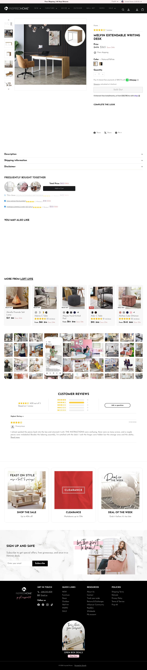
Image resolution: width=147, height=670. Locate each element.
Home (96, 25)
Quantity (98, 70)
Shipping (97, 84)
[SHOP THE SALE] (27, 490)
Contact (90, 595)
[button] (100, 30)
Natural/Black (101, 64)
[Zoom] (50, 54)
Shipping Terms (118, 592)
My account (91, 614)
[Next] (8, 88)
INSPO (102, 8)
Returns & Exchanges (95, 601)
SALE (111, 8)
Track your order (93, 598)
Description (10, 154)
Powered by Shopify (80, 665)
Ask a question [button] (117, 405)
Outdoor (78, 8)
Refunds (115, 595)
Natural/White (95, 64)
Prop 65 (115, 605)
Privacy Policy (117, 598)
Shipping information (15, 160)
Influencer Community (95, 605)
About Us (90, 592)
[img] (16, 423)
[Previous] (8, 20)
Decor (64, 8)
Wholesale (91, 611)
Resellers (90, 608)
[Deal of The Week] (120, 490)
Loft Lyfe (26, 279)
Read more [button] (15, 437)
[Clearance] (73, 490)
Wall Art (91, 8)
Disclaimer (10, 166)
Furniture (50, 8)
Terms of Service (118, 601)
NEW (36, 8)
